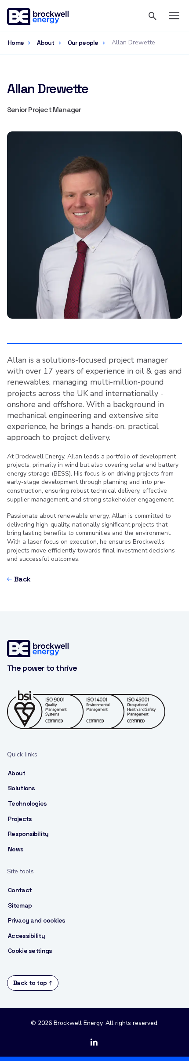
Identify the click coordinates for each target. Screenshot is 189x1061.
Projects (20, 819)
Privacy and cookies (36, 920)
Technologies (27, 803)
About (46, 43)
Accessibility (26, 936)
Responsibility (28, 834)
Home (16, 43)
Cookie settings (30, 951)
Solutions (21, 788)
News (15, 849)
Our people (83, 43)
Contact (20, 890)
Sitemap (20, 905)
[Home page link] (42, 16)
